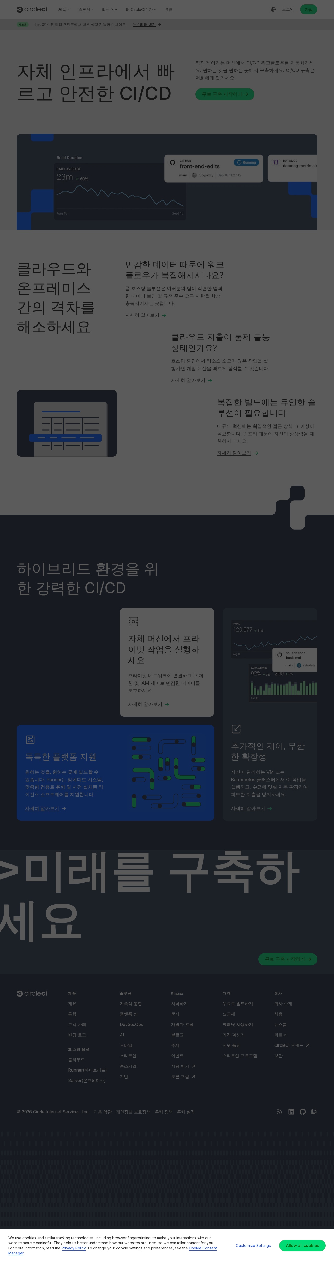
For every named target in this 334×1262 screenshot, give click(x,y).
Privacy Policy (74, 1248)
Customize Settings (253, 1245)
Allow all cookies (302, 1245)
